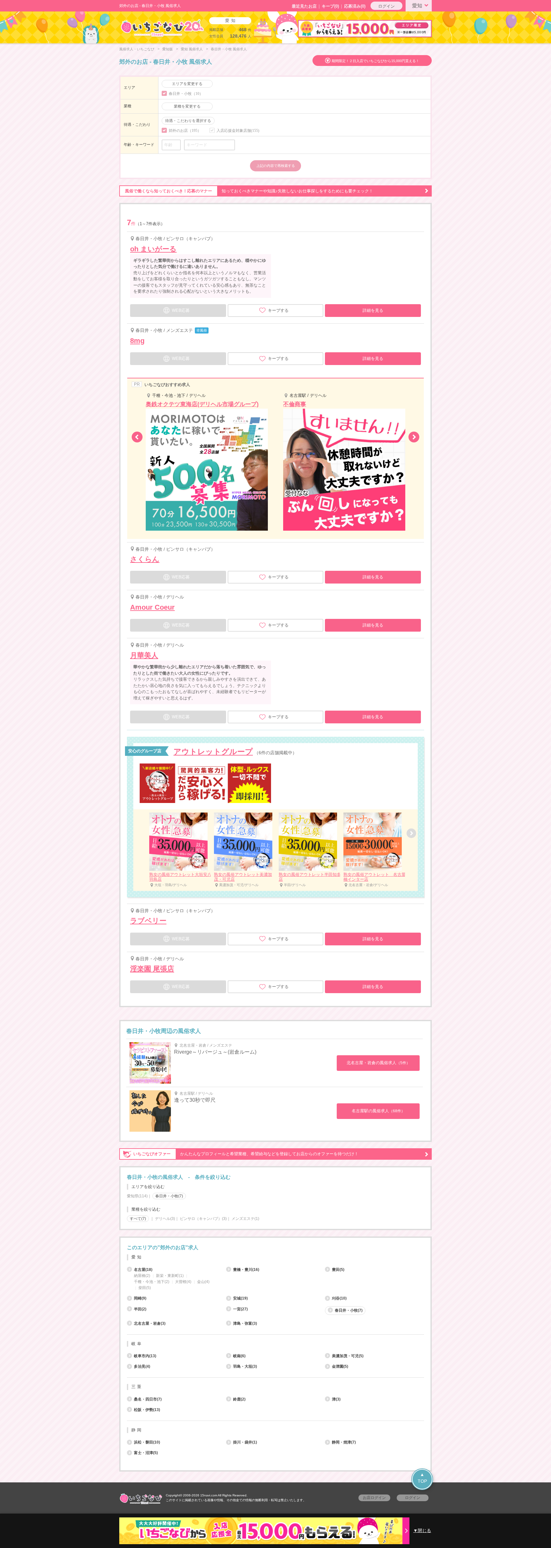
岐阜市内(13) (145, 1356)
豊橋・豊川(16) (246, 1269)
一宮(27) (240, 1309)
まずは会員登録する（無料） (275, 1233)
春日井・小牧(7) (349, 1310)
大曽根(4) (183, 1281)
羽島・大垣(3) (245, 1366)
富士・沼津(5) (146, 1453)
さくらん (144, 559)
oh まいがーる (153, 249)
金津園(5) (340, 1366)
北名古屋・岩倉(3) (149, 1323)
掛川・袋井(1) (245, 1442)
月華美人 (144, 655)
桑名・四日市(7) (148, 1399)
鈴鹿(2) (239, 1399)
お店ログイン (374, 1497)
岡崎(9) (140, 1298)
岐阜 (137, 1343)
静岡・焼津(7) (344, 1442)
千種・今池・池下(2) (151, 1281)
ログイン (386, 6)
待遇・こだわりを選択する (188, 120)
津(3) (336, 1399)
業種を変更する (187, 106)
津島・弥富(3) (245, 1323)
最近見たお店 (304, 6)
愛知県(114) (137, 1196)
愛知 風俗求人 (192, 49)
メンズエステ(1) (245, 1218)
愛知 (417, 5)
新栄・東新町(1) (170, 1275)
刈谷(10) (339, 1298)
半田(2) (140, 1309)
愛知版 (167, 49)
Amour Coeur (152, 607)
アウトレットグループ (213, 751)
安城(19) (240, 1298)
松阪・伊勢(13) (147, 1410)
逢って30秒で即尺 (195, 1100)
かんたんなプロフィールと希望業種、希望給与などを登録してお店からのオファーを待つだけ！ (245, 1153)
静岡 (137, 1430)
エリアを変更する (187, 84)
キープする (278, 310)
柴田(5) (144, 1288)
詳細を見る (373, 310)
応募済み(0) (354, 6)
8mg (137, 341)
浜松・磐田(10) (147, 1442)
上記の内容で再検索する (275, 166)
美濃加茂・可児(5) (348, 1356)
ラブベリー (148, 921)
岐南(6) (239, 1356)
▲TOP (422, 1478)
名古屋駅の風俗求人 (378, 1110)
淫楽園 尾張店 (152, 969)
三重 (137, 1386)
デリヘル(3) (165, 1218)
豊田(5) (338, 1269)
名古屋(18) (143, 1269)
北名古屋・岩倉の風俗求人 (378, 1062)
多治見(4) (142, 1366)
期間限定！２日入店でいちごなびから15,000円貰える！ (375, 61)
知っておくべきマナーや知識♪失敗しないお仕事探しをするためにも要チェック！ (249, 191)
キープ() (330, 6)
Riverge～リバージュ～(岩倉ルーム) (215, 1052)
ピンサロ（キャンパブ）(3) (203, 1218)
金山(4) (203, 1281)
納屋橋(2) (142, 1275)
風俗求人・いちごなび (136, 49)
